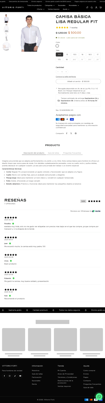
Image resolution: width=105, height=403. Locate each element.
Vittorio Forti (49, 400)
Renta (34, 384)
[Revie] (96, 211)
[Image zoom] (30, 33)
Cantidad (60, 67)
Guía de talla (88, 387)
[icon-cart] (100, 7)
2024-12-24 (8, 292)
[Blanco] (57, 45)
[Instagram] (9, 376)
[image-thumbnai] (6, 18)
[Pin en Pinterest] (75, 133)
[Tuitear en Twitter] (71, 133)
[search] (91, 7)
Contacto (87, 381)
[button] (78, 81)
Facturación (36, 377)
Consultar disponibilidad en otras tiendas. (75, 95)
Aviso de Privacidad (65, 374)
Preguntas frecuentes (92, 384)
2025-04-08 (8, 257)
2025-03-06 (8, 274)
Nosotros (35, 370)
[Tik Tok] (15, 376)
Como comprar (89, 370)
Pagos (85, 377)
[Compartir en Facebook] (66, 133)
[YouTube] (20, 376)
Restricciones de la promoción (65, 382)
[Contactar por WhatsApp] (99, 396)
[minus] (58, 72)
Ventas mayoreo (64, 386)
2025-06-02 (8, 220)
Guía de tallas (37, 374)
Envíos (86, 374)
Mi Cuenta (62, 370)
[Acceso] (96, 7)
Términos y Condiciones (67, 377)
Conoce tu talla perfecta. (66, 76)
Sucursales (36, 381)
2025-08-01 (8, 239)
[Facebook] (4, 376)
